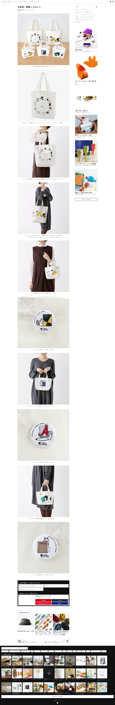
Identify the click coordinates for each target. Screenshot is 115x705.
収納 (78, 17)
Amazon (60, 600)
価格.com (60, 603)
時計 (88, 17)
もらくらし (6, 1)
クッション (79, 14)
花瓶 (83, 19)
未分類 (20, 12)
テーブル (87, 14)
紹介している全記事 (86, 199)
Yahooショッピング (43, 603)
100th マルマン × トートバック (43, 595)
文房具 (83, 17)
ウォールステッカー (89, 9)
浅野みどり (45, 122)
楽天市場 (43, 600)
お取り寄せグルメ (90, 19)
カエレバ (40, 597)
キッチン (92, 12)
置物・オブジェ (80, 12)
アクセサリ (79, 9)
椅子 (93, 17)
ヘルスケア (93, 14)
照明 (78, 19)
